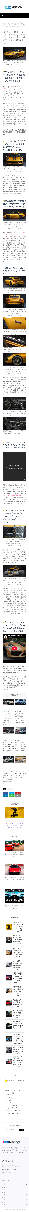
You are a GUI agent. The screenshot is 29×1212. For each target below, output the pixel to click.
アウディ (8, 1094)
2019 (14, 1189)
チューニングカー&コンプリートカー (14, 1105)
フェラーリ (9, 1108)
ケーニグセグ (10, 1100)
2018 (14, 1192)
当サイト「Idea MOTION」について (11, 1166)
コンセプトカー (10, 1102)
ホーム (5, 23)
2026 (14, 1184)
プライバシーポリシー (8, 1173)
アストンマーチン (11, 1097)
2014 (14, 1202)
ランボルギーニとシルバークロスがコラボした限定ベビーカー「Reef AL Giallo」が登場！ (14, 825)
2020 (14, 1187)
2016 (14, 1197)
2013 (14, 1204)
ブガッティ (19, 1108)
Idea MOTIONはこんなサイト (10, 1169)
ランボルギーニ (10, 1116)
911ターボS (7, 89)
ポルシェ (10, 23)
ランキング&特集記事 (12, 1113)
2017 (14, 1194)
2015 (14, 1199)
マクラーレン (18, 1110)
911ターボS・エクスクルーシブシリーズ (14, 234)
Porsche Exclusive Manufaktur (13, 495)
